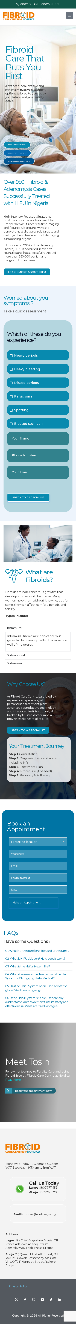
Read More (13, 1079)
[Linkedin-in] (60, 1299)
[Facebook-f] (25, 1299)
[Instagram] (34, 1299)
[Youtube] (42, 1299)
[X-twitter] (16, 1299)
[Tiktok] (51, 1299)
